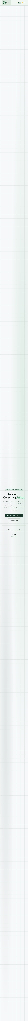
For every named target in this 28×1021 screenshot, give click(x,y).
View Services (14, 520)
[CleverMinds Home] (6, 2)
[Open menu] (25, 3)
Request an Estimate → (14, 515)
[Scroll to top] (14, 1018)
